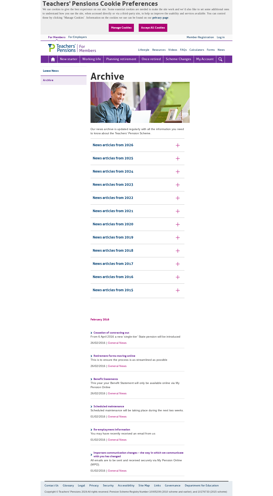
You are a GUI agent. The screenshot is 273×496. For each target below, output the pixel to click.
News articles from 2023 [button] (113, 185)
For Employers (77, 37)
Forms (211, 50)
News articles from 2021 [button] (113, 211)
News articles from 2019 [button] (113, 238)
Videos (172, 50)
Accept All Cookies (153, 27)
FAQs (183, 50)
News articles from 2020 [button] (113, 224)
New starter (68, 59)
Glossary (68, 485)
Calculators (196, 50)
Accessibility (126, 485)
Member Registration (200, 37)
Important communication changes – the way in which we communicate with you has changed (138, 454)
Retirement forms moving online (114, 356)
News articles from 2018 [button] (113, 251)
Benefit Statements (106, 379)
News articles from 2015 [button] (113, 290)
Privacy (94, 485)
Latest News (51, 71)
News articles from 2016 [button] (113, 277)
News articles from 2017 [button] (113, 264)
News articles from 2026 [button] (113, 145)
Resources (158, 50)
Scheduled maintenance (109, 406)
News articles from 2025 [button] (113, 158)
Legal (81, 485)
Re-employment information (112, 429)
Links (157, 485)
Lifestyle (143, 50)
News (221, 50)
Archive (48, 80)
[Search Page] (220, 59)
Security (108, 485)
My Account (205, 59)
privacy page (160, 17)
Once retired (151, 59)
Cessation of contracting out (111, 332)
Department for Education (202, 485)
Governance (173, 485)
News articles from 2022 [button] (113, 198)
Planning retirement (121, 59)
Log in (221, 37)
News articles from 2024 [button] (113, 172)
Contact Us (52, 485)
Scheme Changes (178, 59)
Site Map (144, 485)
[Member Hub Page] (53, 59)
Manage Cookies (121, 27)
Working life (91, 59)
